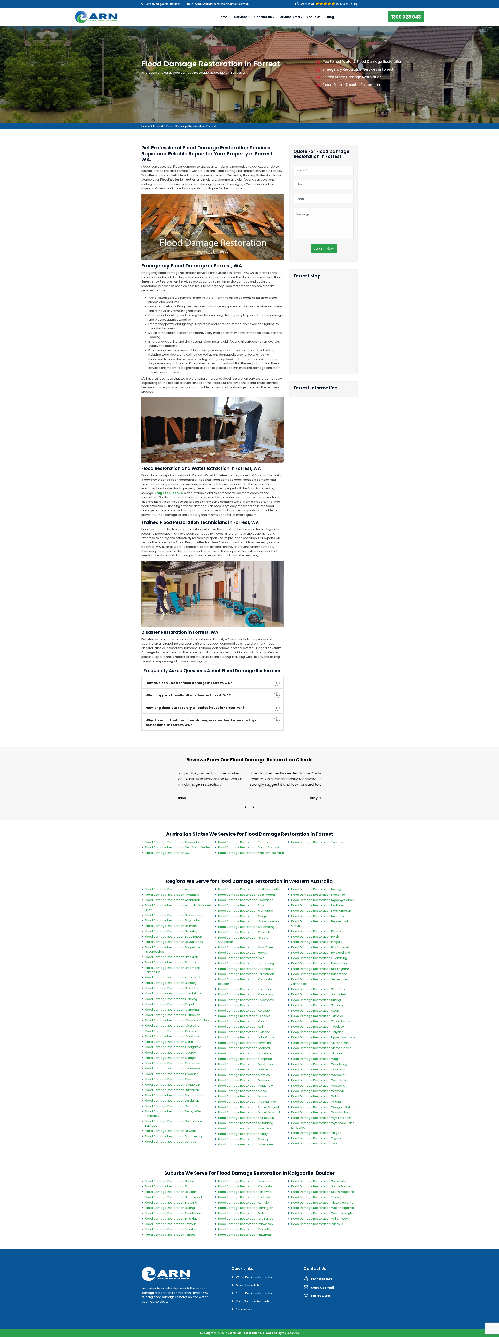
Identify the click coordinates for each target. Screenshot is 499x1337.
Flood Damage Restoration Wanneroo (318, 1069)
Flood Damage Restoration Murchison (245, 1128)
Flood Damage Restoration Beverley (171, 931)
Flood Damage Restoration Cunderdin (172, 1085)
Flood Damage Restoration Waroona (318, 1075)
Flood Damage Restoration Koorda (243, 1021)
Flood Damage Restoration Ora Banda (245, 1218)
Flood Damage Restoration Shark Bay (318, 989)
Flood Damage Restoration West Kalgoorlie (322, 1208)
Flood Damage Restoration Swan (315, 1010)
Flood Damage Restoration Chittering (172, 1026)
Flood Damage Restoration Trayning (317, 1032)
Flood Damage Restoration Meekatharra (247, 1064)
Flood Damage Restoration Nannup (243, 1139)
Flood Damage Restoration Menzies (244, 1075)
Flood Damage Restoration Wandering (319, 1064)
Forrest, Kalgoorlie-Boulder (162, 4)
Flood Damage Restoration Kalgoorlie (245, 1186)
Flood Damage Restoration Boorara (170, 1186)
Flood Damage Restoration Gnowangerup (248, 921)
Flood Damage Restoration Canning (171, 999)
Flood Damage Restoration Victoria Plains (321, 1048)
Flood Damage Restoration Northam (317, 905)
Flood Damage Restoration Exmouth (244, 905)
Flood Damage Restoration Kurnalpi (243, 1202)
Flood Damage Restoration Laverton (244, 1043)
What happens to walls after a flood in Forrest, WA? (188, 695)
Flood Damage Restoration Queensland (174, 842)
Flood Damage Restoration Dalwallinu (172, 1090)
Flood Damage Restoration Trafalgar (317, 1197)
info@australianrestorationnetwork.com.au (220, 4)
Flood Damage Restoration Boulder (170, 1192)
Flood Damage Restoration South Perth (319, 994)
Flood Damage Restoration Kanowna (245, 1192)
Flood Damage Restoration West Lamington (323, 1213)
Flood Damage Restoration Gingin (242, 916)
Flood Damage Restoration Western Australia (251, 853)
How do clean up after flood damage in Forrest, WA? (189, 683)
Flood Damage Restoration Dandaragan (174, 1095)
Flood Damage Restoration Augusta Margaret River (178, 907)
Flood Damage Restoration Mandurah (245, 1053)
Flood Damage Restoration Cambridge (173, 993)
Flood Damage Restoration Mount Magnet (248, 1107)
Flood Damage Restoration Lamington (245, 1208)
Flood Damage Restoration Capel (169, 1004)
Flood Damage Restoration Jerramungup (248, 963)
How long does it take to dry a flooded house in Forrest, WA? (195, 708)
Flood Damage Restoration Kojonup (244, 1010)
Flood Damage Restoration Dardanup (172, 1101)
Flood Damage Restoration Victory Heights (322, 1202)
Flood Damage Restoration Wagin (315, 1059)
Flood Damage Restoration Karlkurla (244, 1197)
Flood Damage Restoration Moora (242, 1091)
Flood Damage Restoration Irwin (241, 958)
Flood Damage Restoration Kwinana (244, 1032)
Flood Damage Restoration (254, 1301)
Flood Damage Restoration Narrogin (317, 889)
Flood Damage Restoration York (314, 1143)
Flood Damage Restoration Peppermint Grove (319, 923)
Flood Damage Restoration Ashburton (172, 900)
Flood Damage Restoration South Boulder (321, 1186)
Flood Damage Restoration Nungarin (317, 916)
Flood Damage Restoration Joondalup (245, 969)
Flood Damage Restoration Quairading (319, 958)
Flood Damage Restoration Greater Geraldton (244, 939)
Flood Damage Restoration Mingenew (245, 1086)
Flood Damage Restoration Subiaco (317, 1005)
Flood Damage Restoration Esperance (245, 900)
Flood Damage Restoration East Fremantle (249, 889)
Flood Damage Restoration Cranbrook (172, 1068)
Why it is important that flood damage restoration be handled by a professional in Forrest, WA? (201, 722)
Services (241, 17)
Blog (330, 17)
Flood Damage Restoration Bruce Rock (173, 977)
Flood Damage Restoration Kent (241, 1005)
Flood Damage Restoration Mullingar (244, 1213)
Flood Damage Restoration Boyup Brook (174, 942)
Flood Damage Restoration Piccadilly (244, 1229)
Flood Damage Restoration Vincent (316, 1053)
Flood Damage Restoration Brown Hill (171, 1202)
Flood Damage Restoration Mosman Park (247, 1101)
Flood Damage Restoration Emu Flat (171, 1218)
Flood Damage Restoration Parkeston (245, 1224)
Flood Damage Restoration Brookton (171, 957)
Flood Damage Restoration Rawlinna (244, 1235)
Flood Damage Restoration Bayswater (172, 920)
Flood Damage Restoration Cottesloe (172, 1063)
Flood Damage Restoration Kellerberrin (246, 1000)
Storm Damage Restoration (254, 1293)
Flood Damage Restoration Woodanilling (320, 1112)
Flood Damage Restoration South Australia (249, 847)
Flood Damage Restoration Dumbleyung (174, 1136)
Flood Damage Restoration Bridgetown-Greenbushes (174, 949)
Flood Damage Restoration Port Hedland (320, 952)
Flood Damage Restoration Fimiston (171, 1229)
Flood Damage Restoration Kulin (241, 1026)
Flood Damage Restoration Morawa (244, 1096)
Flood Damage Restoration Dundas (170, 1141)
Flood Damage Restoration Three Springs (321, 1021)
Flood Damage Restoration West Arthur (320, 1080)
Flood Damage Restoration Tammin (317, 1016)
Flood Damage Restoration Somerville (318, 1181)
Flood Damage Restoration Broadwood (173, 1197)
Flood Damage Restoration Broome (170, 962)
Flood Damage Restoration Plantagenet (320, 947)
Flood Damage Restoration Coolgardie (173, 1047)
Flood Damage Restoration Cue (168, 1079)
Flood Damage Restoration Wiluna (316, 1101)
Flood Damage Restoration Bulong (170, 1208)
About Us (313, 17)
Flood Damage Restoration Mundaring (245, 1123)
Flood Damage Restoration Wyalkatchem (321, 1118)
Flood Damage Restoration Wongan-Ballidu (322, 1107)
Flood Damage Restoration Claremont (173, 1031)
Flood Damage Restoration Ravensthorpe (321, 963)
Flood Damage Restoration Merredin (244, 1080)
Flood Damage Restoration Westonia (318, 1086)
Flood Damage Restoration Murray (243, 1134)
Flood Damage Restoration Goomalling (246, 927)
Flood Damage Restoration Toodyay (317, 1026)
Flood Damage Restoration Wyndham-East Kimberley (322, 1125)
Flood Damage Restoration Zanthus (317, 1224)
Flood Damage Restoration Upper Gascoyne (323, 1037)
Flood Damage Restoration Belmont (171, 926)
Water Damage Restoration (254, 1277)
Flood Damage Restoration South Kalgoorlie (323, 1192)
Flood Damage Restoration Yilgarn (316, 1138)
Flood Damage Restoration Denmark (171, 1106)
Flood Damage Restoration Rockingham (320, 969)
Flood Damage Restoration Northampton (321, 911)
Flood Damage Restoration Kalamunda (246, 974)
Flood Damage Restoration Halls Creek (246, 947)
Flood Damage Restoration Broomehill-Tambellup (173, 970)
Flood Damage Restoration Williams (317, 1096)
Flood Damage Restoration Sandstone (319, 974)
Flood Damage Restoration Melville (243, 1069)
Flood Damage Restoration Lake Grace (246, 1037)
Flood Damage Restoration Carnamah (173, 1010)
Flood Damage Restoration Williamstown (320, 1218)
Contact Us (263, 17)
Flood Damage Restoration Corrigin (170, 1058)
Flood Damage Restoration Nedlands (318, 895)
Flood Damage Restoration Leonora (244, 1048)
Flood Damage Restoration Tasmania (318, 842)
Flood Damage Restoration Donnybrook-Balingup (174, 1123)
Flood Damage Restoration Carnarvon (172, 1015)
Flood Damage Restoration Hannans (244, 1181)
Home (223, 17)
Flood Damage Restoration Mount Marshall (249, 1112)
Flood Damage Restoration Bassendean (174, 915)
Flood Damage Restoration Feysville (171, 1224)
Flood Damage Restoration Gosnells (244, 932)
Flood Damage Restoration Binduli (169, 1181)
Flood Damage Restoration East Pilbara (246, 895)
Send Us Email (322, 1287)
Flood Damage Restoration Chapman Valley (177, 1020)
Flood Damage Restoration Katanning (245, 994)
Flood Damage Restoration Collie (169, 1042)
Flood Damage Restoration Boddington (173, 936)
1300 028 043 (406, 17)
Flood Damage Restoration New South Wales (177, 847)
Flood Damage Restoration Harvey (243, 952)
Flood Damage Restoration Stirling (316, 1000)
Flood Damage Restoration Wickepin (317, 1091)
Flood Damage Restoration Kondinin (244, 1016)
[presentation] (245, 807)
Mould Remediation (249, 1285)
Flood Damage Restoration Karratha (244, 989)
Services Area (245, 1309)
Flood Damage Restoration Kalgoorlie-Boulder (246, 981)
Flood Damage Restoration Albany (170, 889)
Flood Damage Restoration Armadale (172, 895)
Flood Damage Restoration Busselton (172, 988)
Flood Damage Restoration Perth (315, 936)
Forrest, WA (320, 1296)
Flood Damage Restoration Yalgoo (316, 1133)
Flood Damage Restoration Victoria (243, 842)
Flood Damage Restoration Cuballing (171, 1074)
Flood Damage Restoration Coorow (170, 1052)
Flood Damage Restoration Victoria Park (320, 1043)
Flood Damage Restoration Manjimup (245, 1059)
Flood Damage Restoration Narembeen (246, 1144)
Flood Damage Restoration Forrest (191, 126)
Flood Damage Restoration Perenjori (317, 931)
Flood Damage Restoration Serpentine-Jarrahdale (320, 981)
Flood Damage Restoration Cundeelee (173, 1213)
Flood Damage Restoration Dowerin (170, 1131)
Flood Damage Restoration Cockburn (172, 1036)
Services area (289, 17)
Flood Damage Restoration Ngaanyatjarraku (323, 900)
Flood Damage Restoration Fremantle (245, 911)
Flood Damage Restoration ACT (168, 853)
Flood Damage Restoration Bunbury (170, 983)
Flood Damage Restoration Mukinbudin (246, 1118)
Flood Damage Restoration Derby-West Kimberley (174, 1113)
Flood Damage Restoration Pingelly (316, 942)
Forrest (158, 126)
